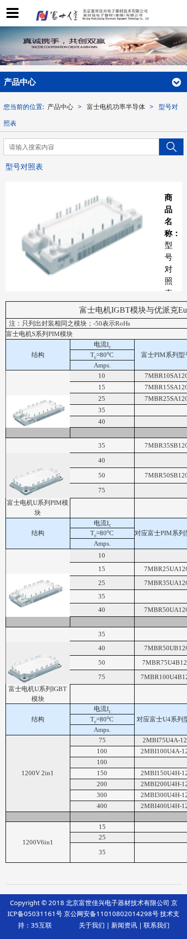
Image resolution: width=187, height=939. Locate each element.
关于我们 (92, 925)
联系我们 (157, 925)
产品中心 (60, 106)
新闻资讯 (124, 925)
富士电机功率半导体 (116, 106)
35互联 (41, 925)
